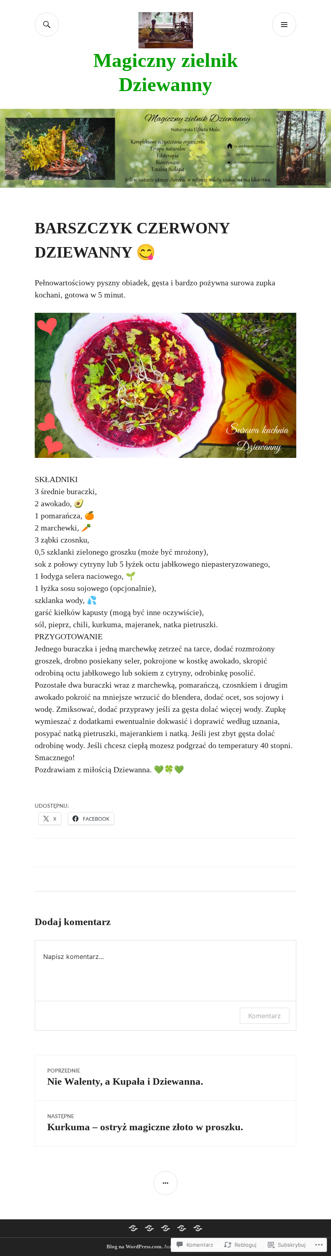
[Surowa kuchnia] (165, 1228)
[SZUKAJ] (47, 24)
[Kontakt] (198, 1228)
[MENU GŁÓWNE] (284, 24)
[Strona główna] (133, 1228)
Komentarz (264, 1016)
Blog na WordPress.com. (135, 1247)
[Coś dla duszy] (149, 1228)
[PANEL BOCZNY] (165, 1183)
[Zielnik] (182, 1228)
